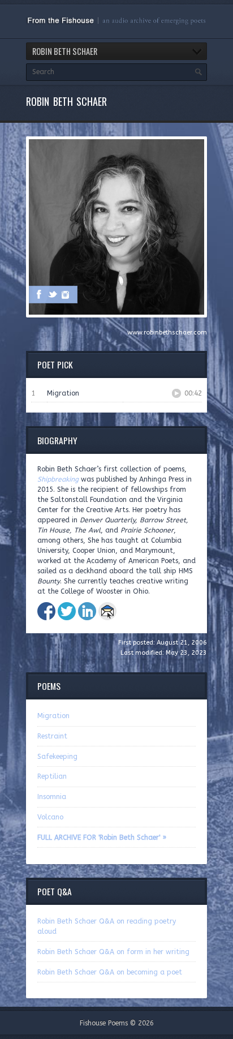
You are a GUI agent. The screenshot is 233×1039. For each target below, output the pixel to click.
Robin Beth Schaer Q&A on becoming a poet (109, 972)
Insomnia (51, 797)
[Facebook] (39, 294)
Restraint (52, 736)
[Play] (176, 393)
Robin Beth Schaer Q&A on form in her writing (113, 952)
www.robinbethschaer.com (167, 332)
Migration (53, 716)
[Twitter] (52, 294)
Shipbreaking (58, 479)
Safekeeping (57, 757)
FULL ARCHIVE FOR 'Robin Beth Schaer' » (101, 837)
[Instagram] (66, 294)
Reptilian (52, 776)
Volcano (50, 817)
